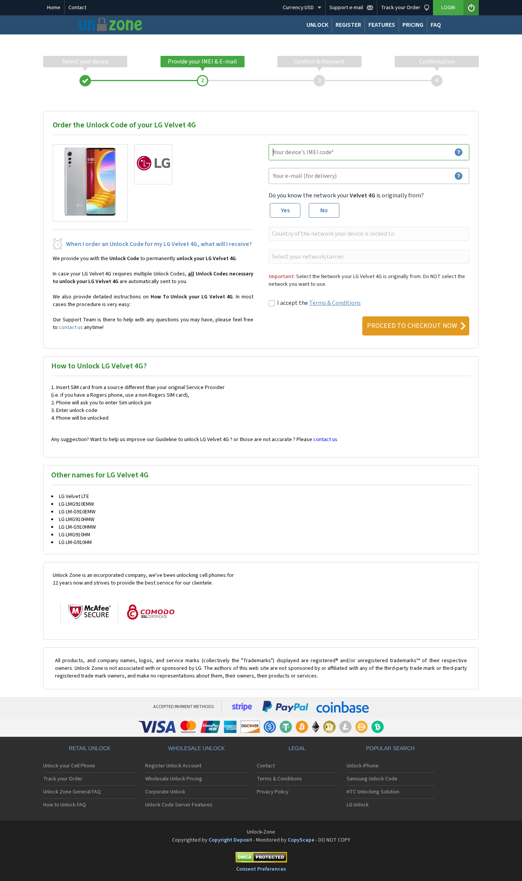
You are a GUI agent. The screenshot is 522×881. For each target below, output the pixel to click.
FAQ (436, 25)
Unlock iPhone (363, 766)
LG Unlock (358, 805)
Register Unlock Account (173, 766)
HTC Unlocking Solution (373, 792)
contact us (71, 327)
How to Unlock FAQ (64, 805)
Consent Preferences (261, 869)
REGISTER (348, 25)
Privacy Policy (273, 792)
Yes (285, 210)
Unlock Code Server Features (178, 805)
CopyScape (301, 840)
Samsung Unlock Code (372, 779)
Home (53, 7)
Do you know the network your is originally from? (346, 195)
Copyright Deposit (230, 840)
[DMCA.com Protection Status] (261, 858)
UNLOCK (317, 25)
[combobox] (368, 233)
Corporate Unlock (165, 792)
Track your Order (63, 779)
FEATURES (381, 25)
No (324, 210)
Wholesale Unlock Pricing (173, 779)
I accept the (319, 303)
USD (298, 7)
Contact (77, 7)
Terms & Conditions (335, 303)
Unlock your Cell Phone (69, 766)
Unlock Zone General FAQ (72, 792)
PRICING (412, 25)
